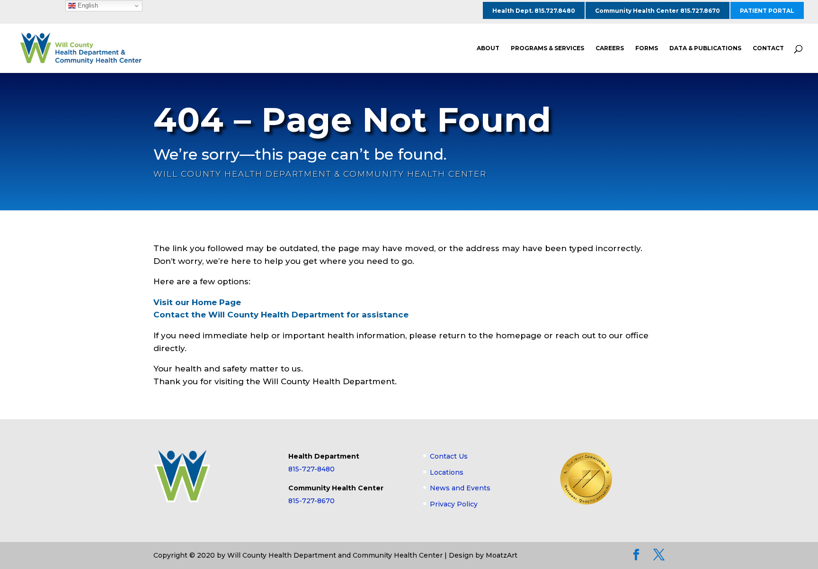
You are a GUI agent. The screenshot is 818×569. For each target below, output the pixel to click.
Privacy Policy (454, 504)
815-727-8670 (311, 501)
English (87, 5)
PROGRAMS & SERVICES (547, 48)
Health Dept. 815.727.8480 (533, 10)
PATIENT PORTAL (767, 10)
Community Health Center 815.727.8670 (657, 10)
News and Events (460, 488)
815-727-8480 (311, 469)
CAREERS (610, 48)
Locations (446, 472)
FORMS (646, 48)
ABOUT (488, 48)
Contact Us (449, 456)
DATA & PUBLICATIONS (705, 48)
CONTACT (768, 48)
